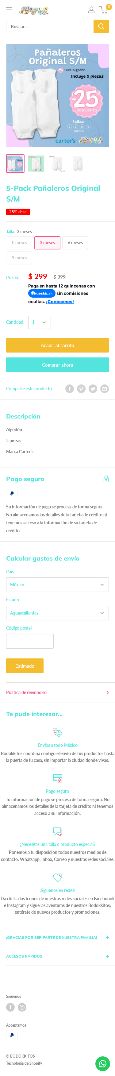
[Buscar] (101, 26)
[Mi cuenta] (91, 9)
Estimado (24, 666)
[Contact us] (102, 1063)
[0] (104, 9)
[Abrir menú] (9, 9)
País (10, 571)
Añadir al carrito (57, 345)
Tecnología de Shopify (24, 1063)
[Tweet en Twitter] (93, 388)
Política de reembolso (26, 692)
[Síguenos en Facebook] (10, 1007)
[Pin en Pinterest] (81, 388)
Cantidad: (15, 322)
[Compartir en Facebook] (69, 388)
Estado (12, 599)
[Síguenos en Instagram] (22, 1007)
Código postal (19, 628)
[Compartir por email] (104, 388)
